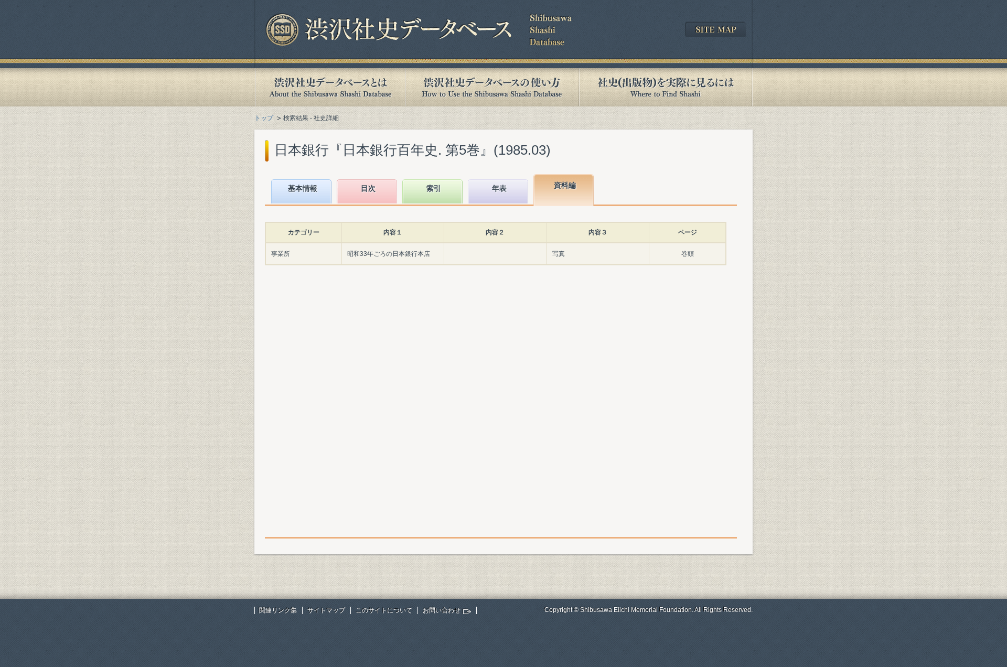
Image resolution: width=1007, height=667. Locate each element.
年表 (499, 188)
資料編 (565, 185)
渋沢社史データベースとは (329, 87)
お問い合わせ (441, 610)
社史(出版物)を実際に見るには (666, 87)
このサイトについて (384, 610)
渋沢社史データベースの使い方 (492, 87)
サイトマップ (326, 610)
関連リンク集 (278, 610)
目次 (368, 188)
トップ (263, 118)
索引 (433, 188)
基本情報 (302, 188)
